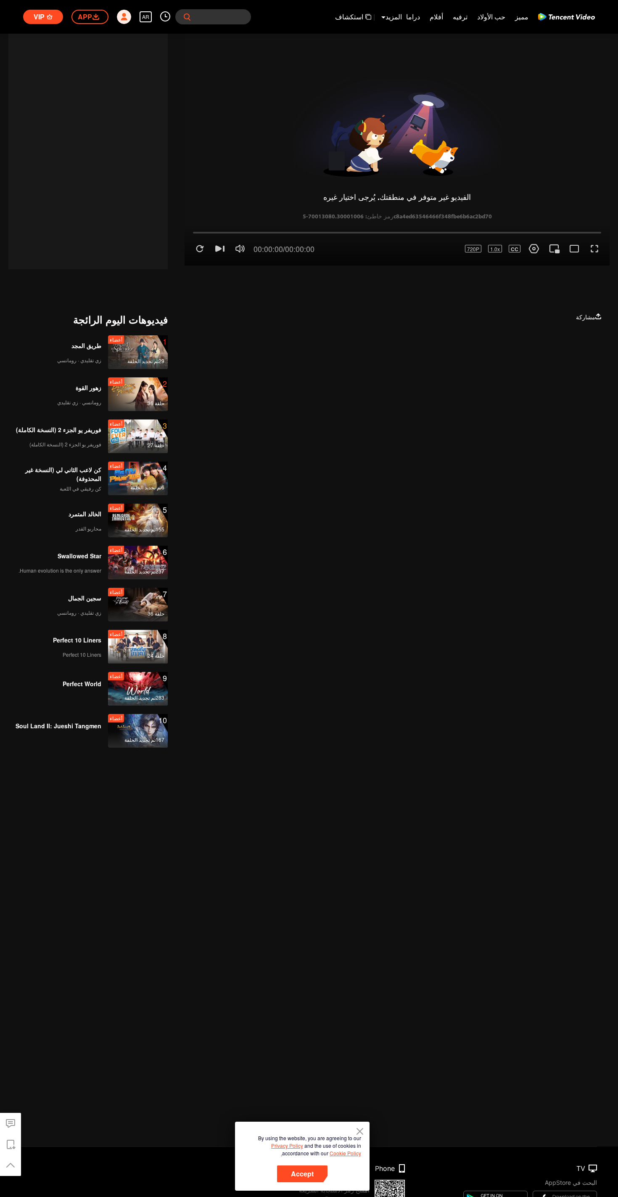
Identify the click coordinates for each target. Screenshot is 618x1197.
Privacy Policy (287, 1145)
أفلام (436, 16)
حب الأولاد (491, 16)
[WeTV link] (566, 17)
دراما (413, 16)
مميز (521, 16)
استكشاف (349, 16)
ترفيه (460, 16)
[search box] (187, 17)
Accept (302, 1173)
